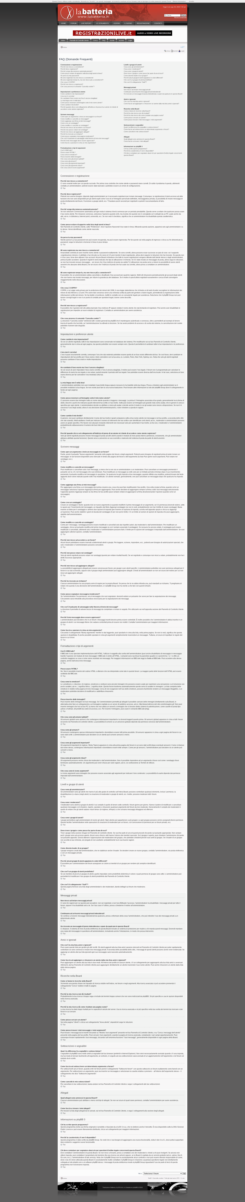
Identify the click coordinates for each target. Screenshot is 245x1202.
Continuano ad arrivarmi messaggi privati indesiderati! (142, 92)
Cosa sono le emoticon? (69, 154)
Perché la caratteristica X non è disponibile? (139, 151)
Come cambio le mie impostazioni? (72, 94)
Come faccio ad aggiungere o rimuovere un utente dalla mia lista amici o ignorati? (151, 103)
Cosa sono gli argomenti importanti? (73, 163)
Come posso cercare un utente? (135, 117)
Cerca (168, 51)
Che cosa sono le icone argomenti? (73, 167)
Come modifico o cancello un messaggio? (75, 119)
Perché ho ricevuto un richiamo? (72, 134)
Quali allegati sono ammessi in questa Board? (139, 139)
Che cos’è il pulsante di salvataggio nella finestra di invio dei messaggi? (85, 138)
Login (182, 51)
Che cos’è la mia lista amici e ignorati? (137, 101)
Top (64, 188)
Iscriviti (175, 51)
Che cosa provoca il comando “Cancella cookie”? (77, 86)
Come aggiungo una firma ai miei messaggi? (76, 121)
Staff (149, 1178)
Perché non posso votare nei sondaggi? (74, 130)
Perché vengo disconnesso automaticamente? (76, 71)
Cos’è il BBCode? (66, 150)
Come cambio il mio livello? (70, 105)
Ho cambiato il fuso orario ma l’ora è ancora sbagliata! (79, 98)
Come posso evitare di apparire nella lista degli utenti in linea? (81, 73)
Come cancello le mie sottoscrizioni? (136, 131)
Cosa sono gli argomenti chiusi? (71, 165)
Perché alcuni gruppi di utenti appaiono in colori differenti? (143, 78)
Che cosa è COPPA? (68, 82)
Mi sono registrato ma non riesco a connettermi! (77, 78)
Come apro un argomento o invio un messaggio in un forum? (81, 116)
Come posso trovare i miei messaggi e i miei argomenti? (143, 120)
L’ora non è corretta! (67, 96)
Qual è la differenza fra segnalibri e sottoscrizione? (141, 127)
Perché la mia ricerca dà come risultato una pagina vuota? (144, 115)
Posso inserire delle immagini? (71, 157)
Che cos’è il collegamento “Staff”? (135, 82)
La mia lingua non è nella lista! (71, 100)
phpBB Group (121, 1127)
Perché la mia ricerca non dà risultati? (137, 113)
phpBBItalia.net (121, 1187)
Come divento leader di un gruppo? (136, 75)
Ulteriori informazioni (179, 1)
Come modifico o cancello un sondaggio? (75, 125)
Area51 (162, 1140)
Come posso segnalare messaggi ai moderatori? (77, 136)
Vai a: (140, 1173)
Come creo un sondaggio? (70, 123)
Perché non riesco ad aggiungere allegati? (75, 132)
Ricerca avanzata (180, 17)
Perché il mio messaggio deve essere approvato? (78, 140)
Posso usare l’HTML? (68, 152)
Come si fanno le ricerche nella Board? (137, 111)
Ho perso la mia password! (70, 75)
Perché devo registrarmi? (69, 69)
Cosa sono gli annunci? (69, 161)
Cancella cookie (158, 1178)
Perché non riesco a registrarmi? (72, 84)
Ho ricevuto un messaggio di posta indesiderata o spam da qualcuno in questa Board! (153, 94)
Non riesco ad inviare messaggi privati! (137, 89)
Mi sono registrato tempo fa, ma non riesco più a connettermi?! (82, 80)
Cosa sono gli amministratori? (134, 67)
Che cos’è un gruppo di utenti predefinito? (138, 80)
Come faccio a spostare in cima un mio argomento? (78, 143)
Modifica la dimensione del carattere (182, 47)
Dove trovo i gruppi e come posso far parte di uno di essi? (143, 73)
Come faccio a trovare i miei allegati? (136, 141)
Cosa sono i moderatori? (132, 69)
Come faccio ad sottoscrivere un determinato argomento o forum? (146, 129)
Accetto (191, 1)
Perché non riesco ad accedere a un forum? (76, 127)
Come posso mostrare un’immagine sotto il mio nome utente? (81, 102)
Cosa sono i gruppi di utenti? (133, 71)
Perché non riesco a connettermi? (72, 67)
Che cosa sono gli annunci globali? (72, 159)
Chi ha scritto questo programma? (135, 149)
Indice (65, 47)
